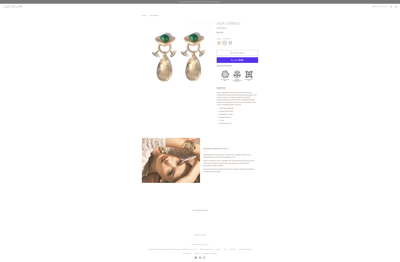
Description (221, 88)
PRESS (218, 249)
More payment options (224, 65)
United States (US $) (199, 244)
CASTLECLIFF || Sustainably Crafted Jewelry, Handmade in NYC (171, 249)
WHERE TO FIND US (245, 249)
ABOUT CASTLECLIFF (206, 249)
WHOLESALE (187, 253)
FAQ (225, 249)
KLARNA (196, 253)
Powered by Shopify (210, 253)
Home (144, 15)
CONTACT (233, 249)
